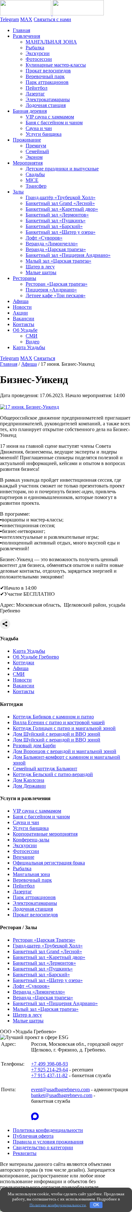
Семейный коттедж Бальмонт (45, 768)
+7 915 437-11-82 (49, 1075)
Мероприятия (28, 163)
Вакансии (23, 318)
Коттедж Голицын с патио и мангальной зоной (64, 728)
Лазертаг (35, 93)
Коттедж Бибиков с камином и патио (53, 716)
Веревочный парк (45, 76)
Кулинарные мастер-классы (56, 65)
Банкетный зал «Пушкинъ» (56, 220)
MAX (26, 19)
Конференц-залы (31, 839)
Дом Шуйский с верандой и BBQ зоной (56, 734)
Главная (21, 30)
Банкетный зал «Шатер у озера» (60, 232)
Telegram (9, 19)
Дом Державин (29, 786)
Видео (32, 341)
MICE (32, 180)
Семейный (37, 151)
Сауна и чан (39, 128)
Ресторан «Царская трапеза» (56, 284)
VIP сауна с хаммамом (50, 116)
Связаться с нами (52, 19)
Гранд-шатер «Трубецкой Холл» (48, 945)
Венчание (23, 857)
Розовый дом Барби (34, 745)
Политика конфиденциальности (48, 1130)
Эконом (34, 157)
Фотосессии (39, 59)
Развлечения (26, 36)
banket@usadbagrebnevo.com (61, 1095)
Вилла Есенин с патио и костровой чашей (59, 722)
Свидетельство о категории (43, 1147)
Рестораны (24, 278)
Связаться (44, 358)
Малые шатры (41, 272)
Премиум (36, 145)
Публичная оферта (33, 1136)
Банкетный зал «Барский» (54, 226)
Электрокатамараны (48, 99)
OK (96, 1204)
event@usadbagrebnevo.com (60, 1089)
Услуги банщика (44, 134)
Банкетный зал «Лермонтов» (57, 214)
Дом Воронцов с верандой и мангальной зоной (64, 751)
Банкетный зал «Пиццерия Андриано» (68, 255)
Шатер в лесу (40, 266)
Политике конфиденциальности (57, 1204)
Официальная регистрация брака (49, 862)
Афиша (21, 301)
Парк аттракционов (47, 82)
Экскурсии (38, 53)
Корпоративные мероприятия (45, 834)
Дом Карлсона (28, 780)
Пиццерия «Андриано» (51, 289)
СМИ (31, 336)
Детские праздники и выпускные (62, 168)
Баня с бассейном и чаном (54, 122)
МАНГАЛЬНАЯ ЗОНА (51, 42)
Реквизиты (25, 1153)
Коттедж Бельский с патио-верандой (53, 774)
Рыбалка (35, 47)
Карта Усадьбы (29, 347)
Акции (20, 312)
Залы (18, 191)
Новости (22, 307)
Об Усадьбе (25, 330)
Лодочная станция (46, 105)
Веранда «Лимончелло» (52, 243)
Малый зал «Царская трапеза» (58, 261)
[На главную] (52, 13)
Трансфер (36, 186)
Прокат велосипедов (48, 70)
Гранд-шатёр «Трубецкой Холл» (60, 197)
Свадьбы (35, 174)
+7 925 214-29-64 (49, 1069)
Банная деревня (30, 111)
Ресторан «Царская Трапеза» (44, 940)
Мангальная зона (31, 874)
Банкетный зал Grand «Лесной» (60, 203)
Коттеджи (23, 662)
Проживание (27, 140)
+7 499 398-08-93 (49, 1064)
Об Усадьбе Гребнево (36, 656)
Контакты (23, 324)
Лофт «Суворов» (44, 238)
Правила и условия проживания (48, 1141)
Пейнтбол (36, 88)
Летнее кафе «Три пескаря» (56, 295)
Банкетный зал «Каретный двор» (62, 209)
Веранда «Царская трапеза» (56, 249)
